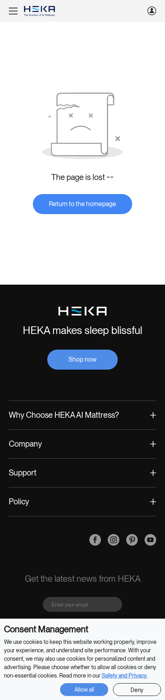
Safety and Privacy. (124, 675)
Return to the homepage (82, 204)
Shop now (82, 359)
